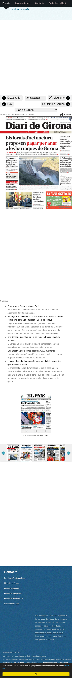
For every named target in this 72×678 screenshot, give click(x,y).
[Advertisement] (36, 58)
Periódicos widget (57, 3)
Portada (6, 3)
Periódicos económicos (13, 598)
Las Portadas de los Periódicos (35, 435)
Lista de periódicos (11, 583)
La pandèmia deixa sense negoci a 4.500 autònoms (31, 351)
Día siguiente (57, 97)
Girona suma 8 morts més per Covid (24, 306)
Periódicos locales (11, 604)
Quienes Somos (22, 3)
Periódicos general (11, 588)
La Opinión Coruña (53, 104)
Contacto (39, 3)
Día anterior (14, 97)
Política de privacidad (11, 652)
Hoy (9, 104)
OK (36, 674)
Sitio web (67, 114)
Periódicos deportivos (13, 593)
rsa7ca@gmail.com (18, 578)
